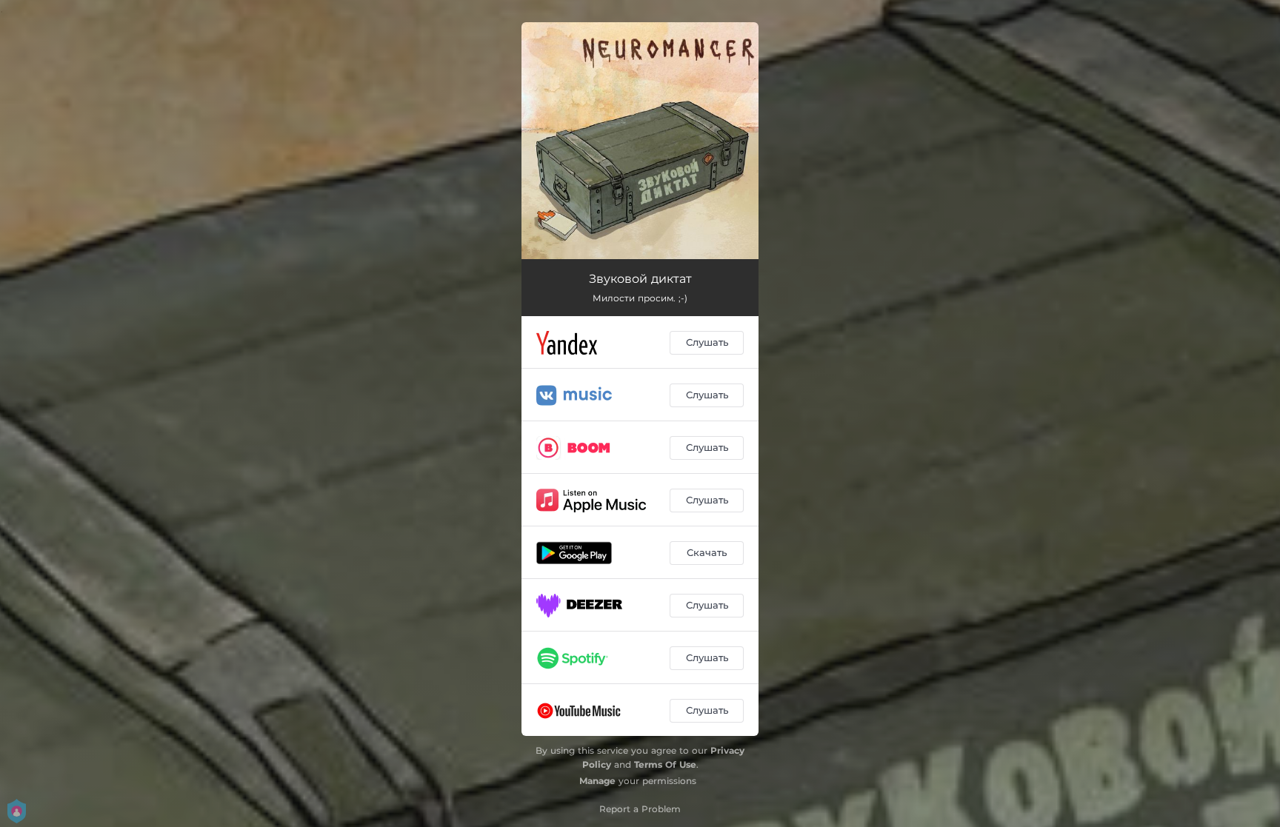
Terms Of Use (665, 764)
